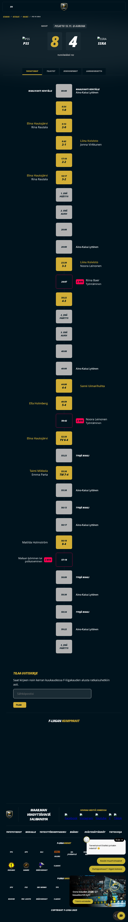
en (11, 6)
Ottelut (16, 16)
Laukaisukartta (94, 71)
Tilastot (51, 71)
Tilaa (19, 704)
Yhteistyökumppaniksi (53, 831)
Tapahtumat (32, 71)
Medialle (30, 831)
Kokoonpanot (71, 71)
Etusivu (6, 16)
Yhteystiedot (14, 831)
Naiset (25, 16)
